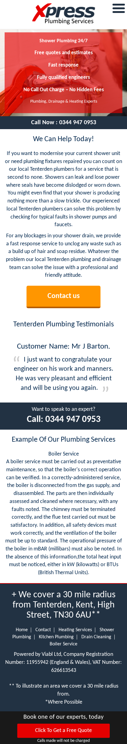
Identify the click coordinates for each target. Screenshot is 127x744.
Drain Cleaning (96, 637)
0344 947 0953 (77, 123)
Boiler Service (63, 644)
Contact (43, 629)
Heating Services (75, 629)
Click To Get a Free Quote (63, 731)
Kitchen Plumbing (56, 637)
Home (22, 629)
